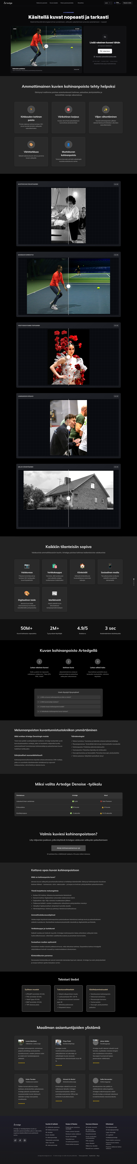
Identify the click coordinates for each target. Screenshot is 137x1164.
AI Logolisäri (109, 1135)
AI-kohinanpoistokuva (72, 1141)
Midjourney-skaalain (91, 1146)
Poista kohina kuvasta (72, 1144)
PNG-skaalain (90, 1140)
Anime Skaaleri (90, 1143)
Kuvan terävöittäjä (71, 1136)
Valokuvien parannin (41, 3)
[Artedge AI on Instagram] (25, 1140)
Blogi (98, 1155)
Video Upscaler (50, 1142)
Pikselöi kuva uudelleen (92, 1148)
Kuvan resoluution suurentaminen (91, 1137)
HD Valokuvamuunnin (52, 1130)
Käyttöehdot (92, 1155)
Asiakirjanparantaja (111, 1137)
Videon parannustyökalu (66, 3)
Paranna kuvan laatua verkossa (112, 1143)
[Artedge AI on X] (15, 1140)
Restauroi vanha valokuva (73, 1134)
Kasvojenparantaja (111, 1127)
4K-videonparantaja (51, 1145)
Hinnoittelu (81, 3)
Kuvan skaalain (54, 3)
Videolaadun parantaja (52, 1140)
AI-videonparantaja (51, 1137)
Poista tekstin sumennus (113, 1140)
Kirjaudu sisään (127, 3)
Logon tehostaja (110, 1132)
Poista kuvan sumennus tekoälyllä (73, 1128)
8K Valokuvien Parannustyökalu (91, 1130)
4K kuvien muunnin (91, 1127)
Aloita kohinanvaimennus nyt (68, 848)
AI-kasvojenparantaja (112, 1130)
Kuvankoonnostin (91, 1134)
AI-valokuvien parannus (53, 1127)
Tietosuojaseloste (83, 1155)
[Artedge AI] (8, 3)
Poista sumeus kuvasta (72, 1131)
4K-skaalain (49, 1132)
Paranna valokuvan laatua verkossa (113, 1147)
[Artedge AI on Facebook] (20, 1140)
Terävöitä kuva (70, 1139)
